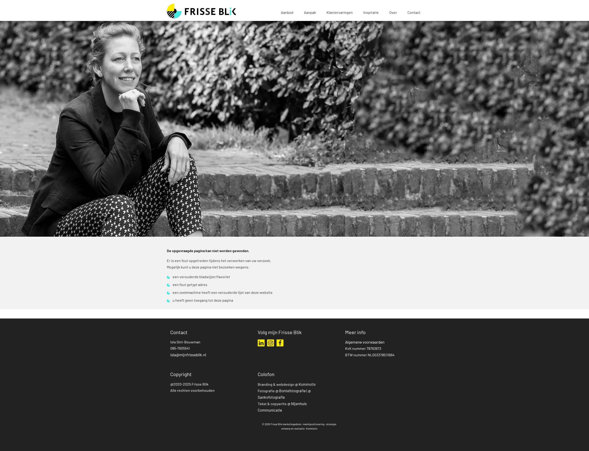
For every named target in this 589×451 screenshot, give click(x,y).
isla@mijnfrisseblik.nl (188, 355)
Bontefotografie (292, 391)
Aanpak (310, 13)
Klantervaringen (339, 13)
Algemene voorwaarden (364, 343)
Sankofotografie (272, 398)
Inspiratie (371, 13)
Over (393, 13)
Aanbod (287, 13)
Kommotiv (307, 385)
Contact (413, 13)
